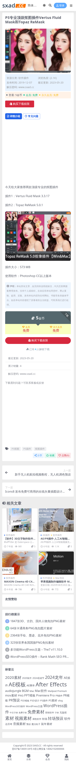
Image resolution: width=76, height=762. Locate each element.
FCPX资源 (47, 578)
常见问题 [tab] (33, 116)
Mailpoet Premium (57, 691)
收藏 (52, 455)
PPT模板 (29, 695)
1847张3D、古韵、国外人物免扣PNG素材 (37, 621)
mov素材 (11, 695)
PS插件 (27, 448)
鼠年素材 (46, 724)
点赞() (65, 455)
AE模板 (17, 684)
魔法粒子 (36, 724)
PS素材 (53, 700)
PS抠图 (15, 448)
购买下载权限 (21, 103)
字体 (57, 712)
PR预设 (14, 700)
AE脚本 (31, 685)
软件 (67, 718)
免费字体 (23, 712)
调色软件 (36, 719)
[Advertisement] (38, 153)
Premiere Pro (45, 695)
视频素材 (23, 718)
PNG (20, 695)
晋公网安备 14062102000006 (49, 748)
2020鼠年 (27, 678)
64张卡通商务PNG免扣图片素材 (31, 628)
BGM (25, 691)
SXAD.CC (37, 745)
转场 (44, 719)
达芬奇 (8, 724)
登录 (61, 5)
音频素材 (19, 724)
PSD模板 (25, 700)
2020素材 (13, 677)
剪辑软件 (49, 712)
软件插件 (23, 78)
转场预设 (55, 718)
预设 (28, 724)
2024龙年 (54, 677)
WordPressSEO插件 (15, 706)
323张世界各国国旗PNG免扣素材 (32, 643)
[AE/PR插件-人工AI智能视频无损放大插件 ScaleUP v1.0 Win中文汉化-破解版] (56, 520)
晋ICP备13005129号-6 (23, 748)
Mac (32, 691)
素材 (9, 718)
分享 (39, 455)
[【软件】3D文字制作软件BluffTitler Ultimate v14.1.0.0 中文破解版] (19, 520)
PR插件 (59, 695)
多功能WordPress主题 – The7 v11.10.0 (36, 649)
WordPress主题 (34, 706)
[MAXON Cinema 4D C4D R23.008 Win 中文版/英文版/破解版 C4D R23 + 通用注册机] (19, 563)
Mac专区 (59, 578)
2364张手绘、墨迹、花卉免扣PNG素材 (36, 635)
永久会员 (57, 327)
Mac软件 (41, 691)
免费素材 (35, 712)
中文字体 (14, 712)
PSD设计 (34, 700)
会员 (27, 327)
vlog (60, 700)
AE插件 (46, 535)
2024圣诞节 (38, 678)
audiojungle (13, 691)
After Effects (51, 684)
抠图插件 (40, 448)
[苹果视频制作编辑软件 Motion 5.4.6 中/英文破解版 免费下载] (56, 563)
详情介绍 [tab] (15, 116)
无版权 (63, 712)
